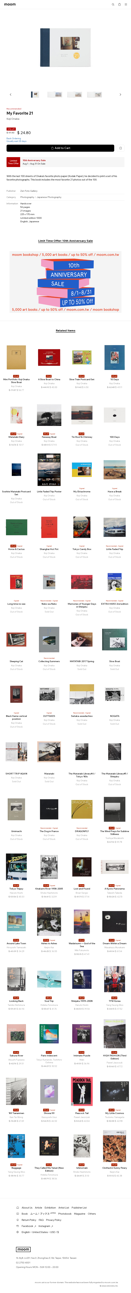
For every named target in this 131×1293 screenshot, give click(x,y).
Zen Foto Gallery (29, 190)
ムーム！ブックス (43, 1213)
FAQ (41, 1219)
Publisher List (79, 1207)
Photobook (65, 1213)
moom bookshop (10, 4)
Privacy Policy (53, 1219)
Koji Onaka (13, 118)
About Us (27, 1207)
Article (38, 1207)
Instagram (44, 1226)
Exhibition (50, 1207)
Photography (27, 197)
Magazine (79, 1213)
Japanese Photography (49, 197)
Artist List (63, 1207)
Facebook (27, 1226)
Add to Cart (62, 148)
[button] (10, 94)
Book (25, 1213)
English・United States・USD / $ (40, 1232)
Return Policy (29, 1219)
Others (92, 1213)
